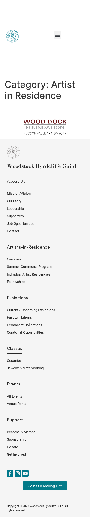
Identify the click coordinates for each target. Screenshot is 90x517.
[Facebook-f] (10, 473)
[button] (57, 35)
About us (16, 181)
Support (15, 420)
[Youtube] (25, 473)
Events (13, 384)
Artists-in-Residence (28, 247)
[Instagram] (18, 473)
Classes (14, 349)
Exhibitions (17, 298)
